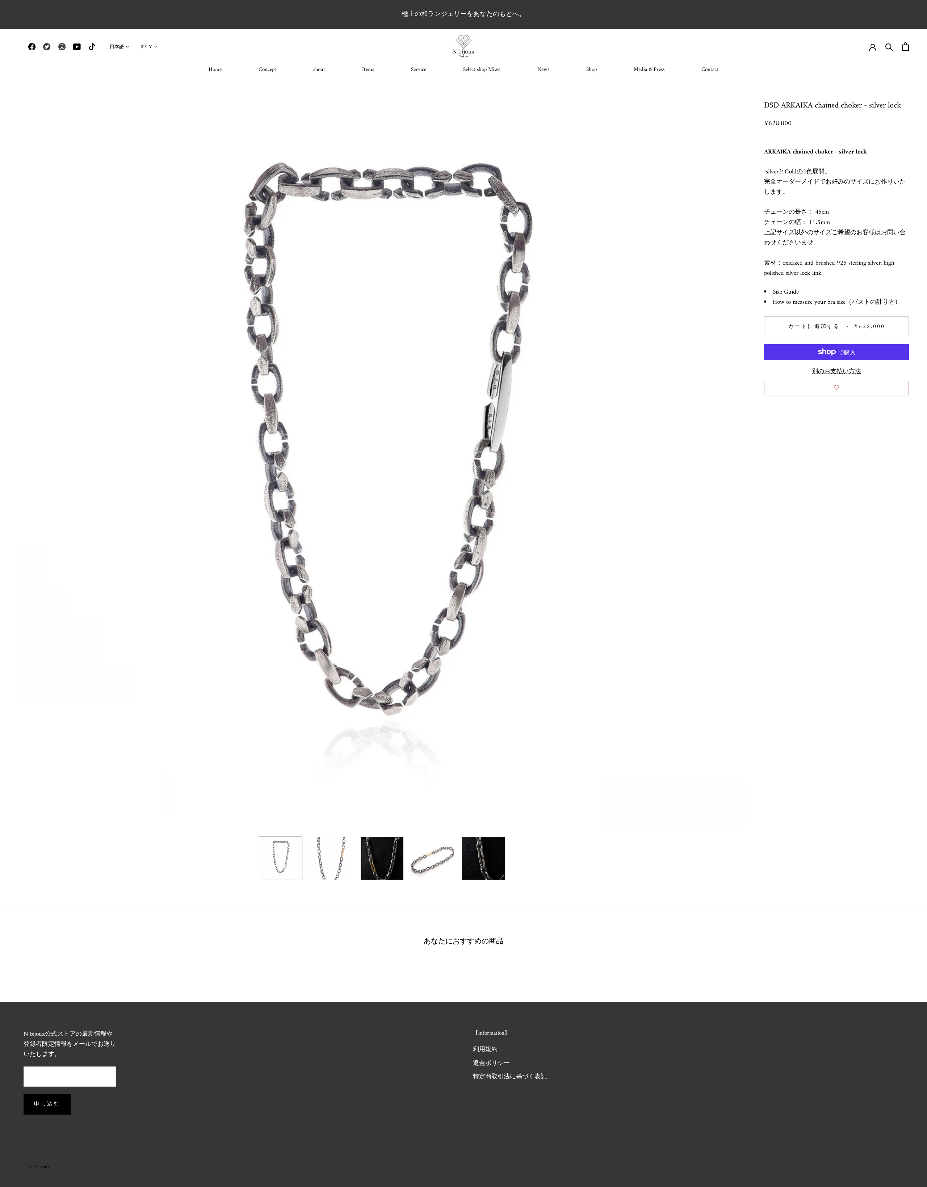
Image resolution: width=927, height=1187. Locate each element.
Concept (267, 70)
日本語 (117, 47)
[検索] (889, 46)
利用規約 (485, 1050)
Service (418, 70)
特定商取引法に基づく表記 (510, 1077)
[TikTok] (92, 47)
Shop (591, 70)
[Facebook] (31, 47)
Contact (709, 70)
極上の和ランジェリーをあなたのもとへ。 (463, 14)
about (319, 70)
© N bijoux (39, 1167)
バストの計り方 (873, 301)
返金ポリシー (491, 1064)
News (543, 70)
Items (368, 70)
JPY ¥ (146, 47)
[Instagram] (62, 47)
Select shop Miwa (481, 70)
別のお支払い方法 (836, 371)
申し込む (47, 1104)
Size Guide (786, 291)
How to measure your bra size (809, 301)
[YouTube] (76, 47)
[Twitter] (46, 47)
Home (215, 70)
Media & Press (649, 70)
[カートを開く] (905, 46)
